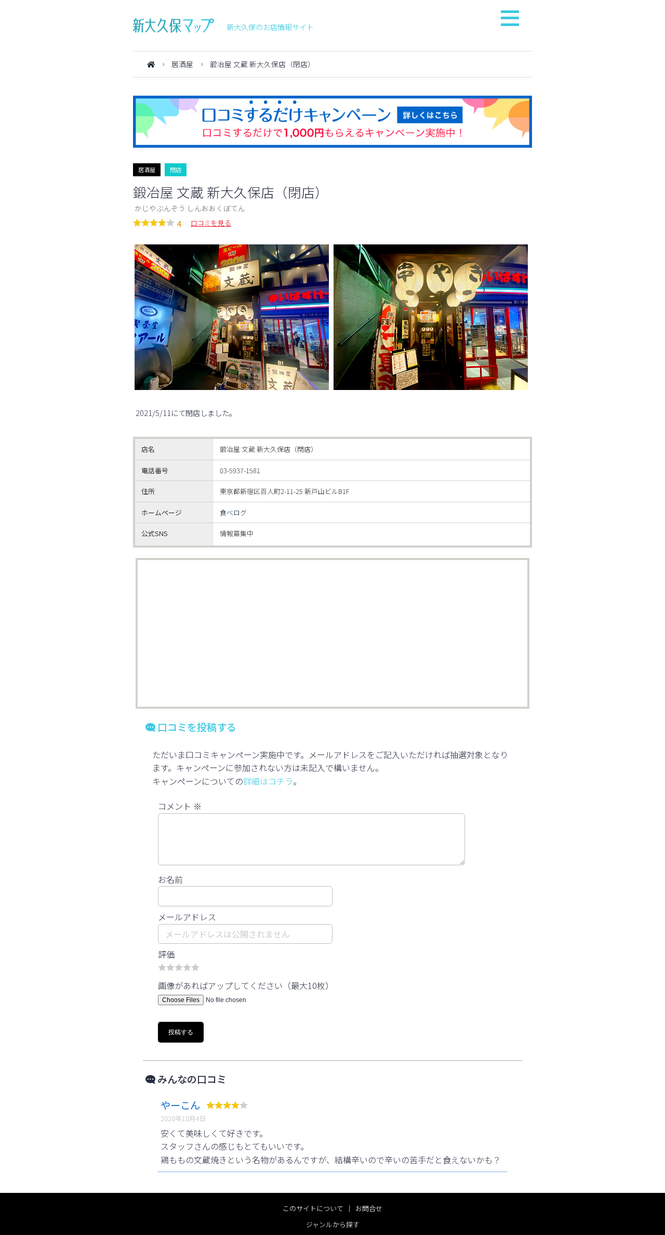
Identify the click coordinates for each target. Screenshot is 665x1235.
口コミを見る (211, 223)
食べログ (233, 512)
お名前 (170, 879)
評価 (166, 954)
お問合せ (368, 1208)
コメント (180, 806)
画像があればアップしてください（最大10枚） (246, 985)
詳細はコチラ (268, 781)
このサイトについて (313, 1208)
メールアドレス (187, 917)
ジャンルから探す (333, 1224)
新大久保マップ (173, 25)
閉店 (175, 169)
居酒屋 (182, 64)
